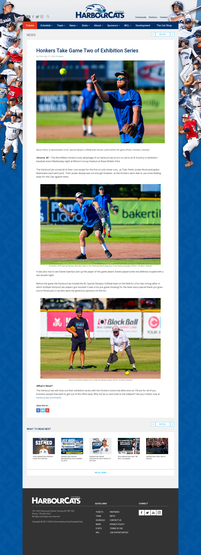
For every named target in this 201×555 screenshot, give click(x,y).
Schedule (100, 520)
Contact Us (115, 520)
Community (140, 17)
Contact (164, 17)
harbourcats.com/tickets (48, 397)
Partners (153, 17)
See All (162, 34)
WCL (98, 532)
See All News (100, 473)
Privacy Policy (117, 524)
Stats (99, 528)
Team (98, 516)
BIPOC (112, 516)
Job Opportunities (119, 532)
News (98, 524)
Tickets (99, 512)
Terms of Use (116, 528)
